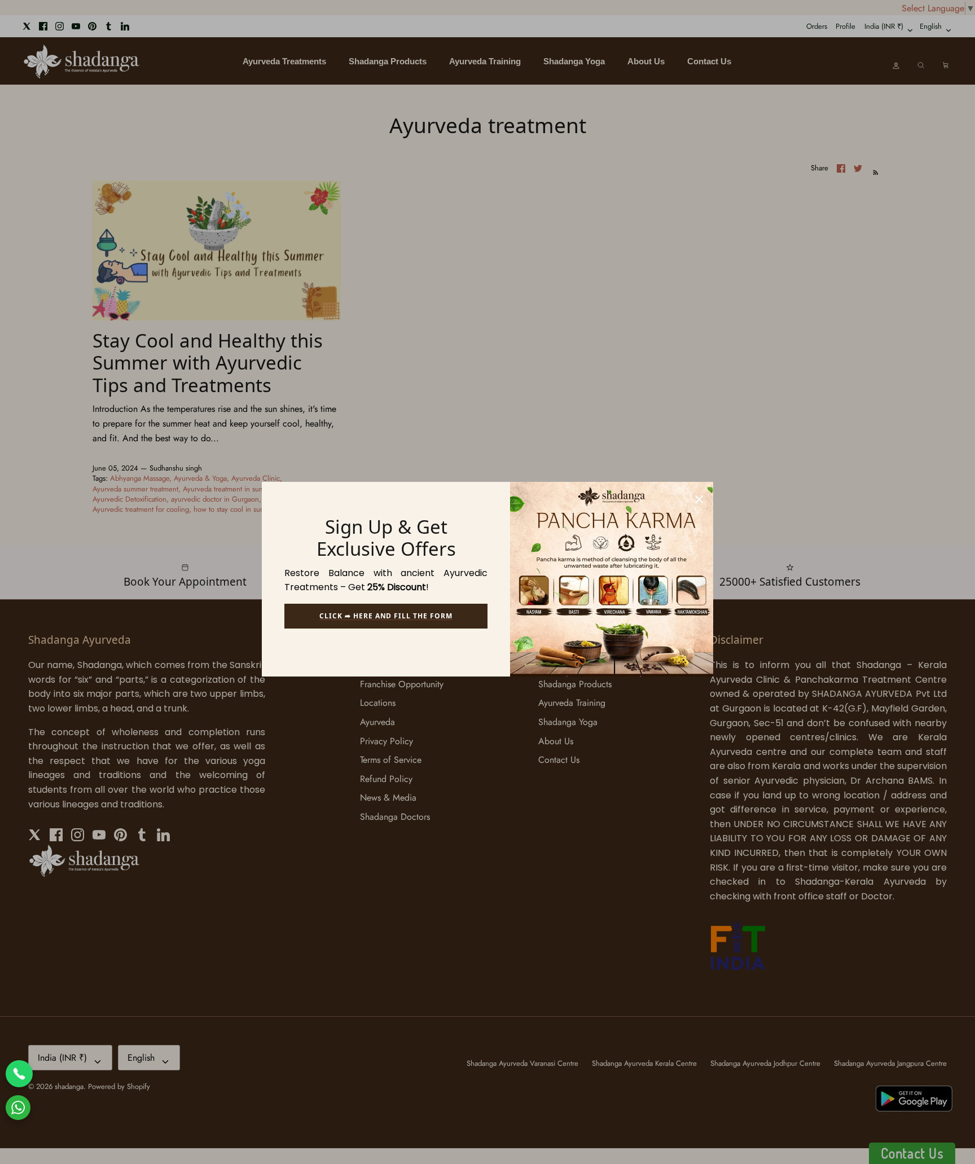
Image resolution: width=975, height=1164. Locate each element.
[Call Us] (19, 1073)
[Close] (699, 496)
